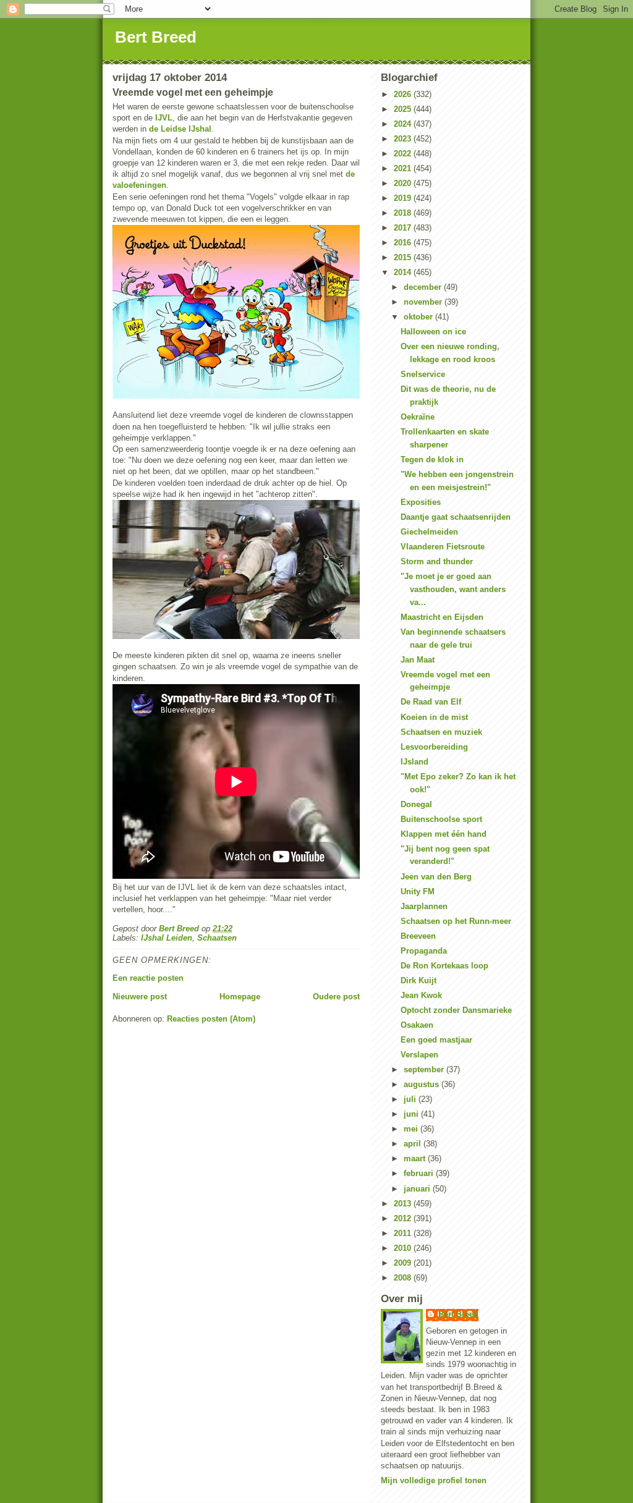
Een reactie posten (148, 978)
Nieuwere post (140, 996)
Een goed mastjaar (436, 1039)
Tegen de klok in (432, 459)
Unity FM (418, 891)
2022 (404, 153)
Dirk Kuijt (418, 980)
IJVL (163, 117)
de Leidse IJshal (180, 128)
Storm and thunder (437, 561)
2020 (404, 183)
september (425, 1069)
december (424, 287)
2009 (404, 1263)
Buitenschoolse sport (441, 819)
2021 (404, 168)
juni (412, 1114)
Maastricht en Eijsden (442, 617)
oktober (419, 316)
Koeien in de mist (434, 717)
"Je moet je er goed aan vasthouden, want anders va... (453, 589)
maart (416, 1158)
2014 (404, 272)
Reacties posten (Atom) (211, 1018)
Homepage (239, 996)
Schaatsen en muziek (441, 732)
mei (412, 1128)
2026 (404, 94)
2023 (404, 138)
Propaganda (424, 950)
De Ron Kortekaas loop (444, 965)
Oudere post (336, 996)
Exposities (421, 502)
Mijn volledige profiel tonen (433, 1480)
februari (420, 1173)
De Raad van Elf (431, 701)
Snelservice (423, 374)
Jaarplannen (424, 906)
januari (418, 1188)
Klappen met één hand (443, 834)
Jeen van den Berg (436, 876)
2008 (404, 1277)
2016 (404, 242)
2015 (404, 257)
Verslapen (419, 1054)
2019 (404, 198)
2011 (404, 1233)
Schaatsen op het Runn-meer (456, 921)
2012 (404, 1218)
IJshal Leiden (166, 937)
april (413, 1143)
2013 (404, 1203)
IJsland (414, 761)
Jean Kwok (421, 995)
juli (411, 1099)
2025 (404, 109)
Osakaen (417, 1025)
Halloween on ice (433, 331)
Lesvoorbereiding (434, 747)
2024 (404, 124)
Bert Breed (156, 37)
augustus (422, 1084)
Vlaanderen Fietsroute (443, 546)
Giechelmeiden (429, 531)
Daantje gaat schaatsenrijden (456, 517)
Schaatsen (217, 937)
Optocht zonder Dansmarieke (456, 1010)
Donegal (416, 804)
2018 (404, 213)
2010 (404, 1248)
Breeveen (418, 936)
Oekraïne (418, 416)
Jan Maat (418, 659)
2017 (404, 227)
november (424, 302)
